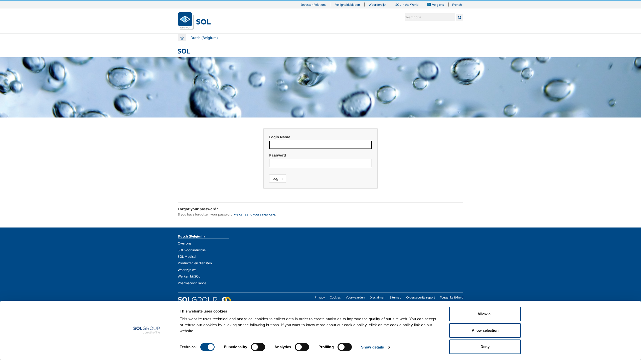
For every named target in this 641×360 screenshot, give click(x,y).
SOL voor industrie (192, 250)
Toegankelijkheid (451, 297)
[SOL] (194, 21)
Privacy (320, 297)
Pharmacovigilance (192, 283)
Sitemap (395, 297)
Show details (372, 347)
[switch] (258, 347)
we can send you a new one (254, 214)
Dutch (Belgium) (204, 37)
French (457, 4)
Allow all (485, 314)
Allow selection (485, 330)
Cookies (335, 297)
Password (277, 155)
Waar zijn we (187, 270)
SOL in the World (406, 4)
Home (182, 37)
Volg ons (438, 4)
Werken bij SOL (189, 276)
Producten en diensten (195, 263)
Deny (485, 346)
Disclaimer (377, 297)
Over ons (184, 243)
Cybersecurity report (420, 297)
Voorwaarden (355, 297)
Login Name (279, 136)
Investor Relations (313, 4)
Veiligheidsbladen (347, 4)
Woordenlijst (377, 4)
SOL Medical (187, 256)
